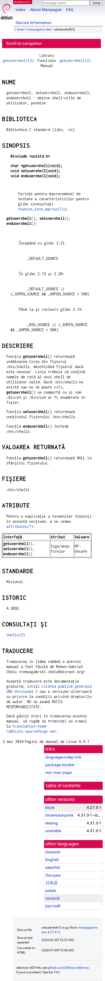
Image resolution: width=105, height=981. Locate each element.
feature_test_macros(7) (41, 209)
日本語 (51, 882)
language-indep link (63, 757)
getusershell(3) (18, 60)
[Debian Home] (6, 10)
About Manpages (45, 9)
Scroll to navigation (24, 43)
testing (51, 823)
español (52, 867)
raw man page (58, 772)
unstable (53, 830)
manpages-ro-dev (39, 29)
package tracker (59, 764)
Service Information (33, 22)
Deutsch (52, 852)
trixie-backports (59, 815)
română (52, 898)
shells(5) (15, 635)
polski (50, 890)
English (52, 859)
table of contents (63, 785)
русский (52, 906)
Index (20, 9)
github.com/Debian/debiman (68, 967)
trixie (20, 29)
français (52, 875)
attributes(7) (19, 526)
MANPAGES (23, 2)
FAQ (69, 9)
